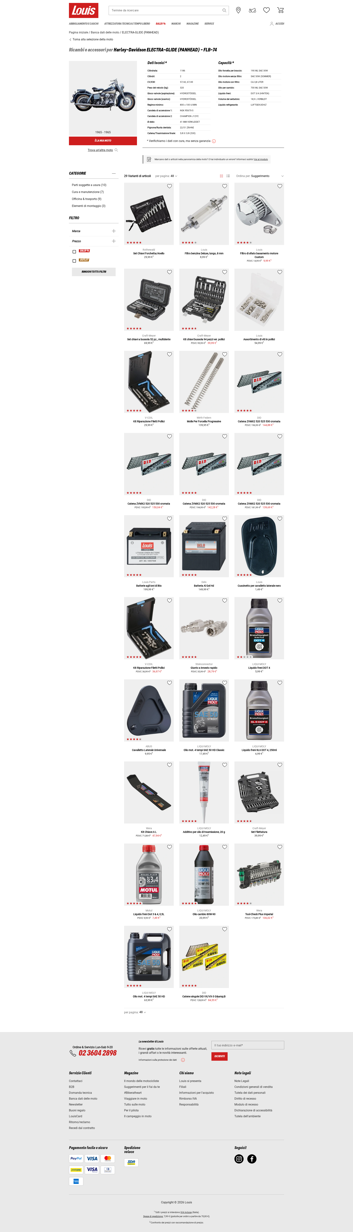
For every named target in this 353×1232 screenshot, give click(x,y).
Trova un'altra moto (100, 150)
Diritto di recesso (245, 1098)
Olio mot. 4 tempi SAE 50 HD (149, 996)
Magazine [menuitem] (192, 23)
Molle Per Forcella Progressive (204, 421)
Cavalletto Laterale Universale (149, 750)
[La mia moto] (252, 10)
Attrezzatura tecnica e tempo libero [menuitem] (127, 23)
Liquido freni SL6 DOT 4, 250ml (259, 750)
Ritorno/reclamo (79, 1122)
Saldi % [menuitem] (160, 23)
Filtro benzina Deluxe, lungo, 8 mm (204, 253)
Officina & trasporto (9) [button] (86, 199)
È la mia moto (103, 140)
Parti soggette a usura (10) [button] (89, 185)
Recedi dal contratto (82, 1128)
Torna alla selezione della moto (92, 39)
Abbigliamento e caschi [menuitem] (83, 23)
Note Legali (241, 1081)
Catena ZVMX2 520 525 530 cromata (259, 421)
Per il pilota (131, 1110)
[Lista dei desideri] (266, 10)
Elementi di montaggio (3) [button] (89, 206)
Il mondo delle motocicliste (141, 1081)
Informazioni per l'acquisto (196, 1092)
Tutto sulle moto (134, 1104)
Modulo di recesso (246, 1104)
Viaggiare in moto (135, 1098)
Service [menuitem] (209, 23)
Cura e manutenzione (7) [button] (88, 192)
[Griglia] (221, 175)
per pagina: (162, 176)
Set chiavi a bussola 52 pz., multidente (148, 339)
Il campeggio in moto (137, 1116)
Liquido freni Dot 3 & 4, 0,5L (148, 914)
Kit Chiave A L (149, 831)
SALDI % (84, 250)
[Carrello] (280, 10)
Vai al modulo (261, 159)
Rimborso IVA (188, 1098)
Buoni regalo (77, 1110)
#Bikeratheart (133, 1092)
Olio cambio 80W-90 (204, 914)
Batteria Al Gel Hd (204, 585)
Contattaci (75, 1081)
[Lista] (228, 176)
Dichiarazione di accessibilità (253, 1110)
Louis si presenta (190, 1081)
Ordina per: (243, 176)
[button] (224, 10)
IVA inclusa (186, 1212)
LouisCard (75, 1116)
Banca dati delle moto (83, 1098)
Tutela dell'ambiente (247, 1116)
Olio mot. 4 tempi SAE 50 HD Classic (204, 750)
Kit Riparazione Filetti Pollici (149, 421)
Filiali (182, 1087)
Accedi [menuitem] (279, 23)
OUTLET (84, 260)
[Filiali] (238, 10)
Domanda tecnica (80, 1092)
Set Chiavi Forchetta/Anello (148, 253)
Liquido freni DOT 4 (259, 667)
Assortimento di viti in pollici (259, 339)
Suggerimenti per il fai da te (142, 1087)
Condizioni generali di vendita (253, 1087)
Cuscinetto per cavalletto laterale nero (259, 585)
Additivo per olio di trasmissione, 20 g (204, 831)
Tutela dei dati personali (249, 1092)
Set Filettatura (259, 831)
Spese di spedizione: (153, 1216)
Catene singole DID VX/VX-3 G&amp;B (204, 996)
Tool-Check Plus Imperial (259, 914)
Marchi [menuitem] (176, 23)
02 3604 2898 (97, 1053)
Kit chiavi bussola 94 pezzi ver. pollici (204, 339)
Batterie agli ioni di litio (149, 585)
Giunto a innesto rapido (204, 667)
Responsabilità (189, 1104)
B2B (71, 1087)
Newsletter (76, 1104)
